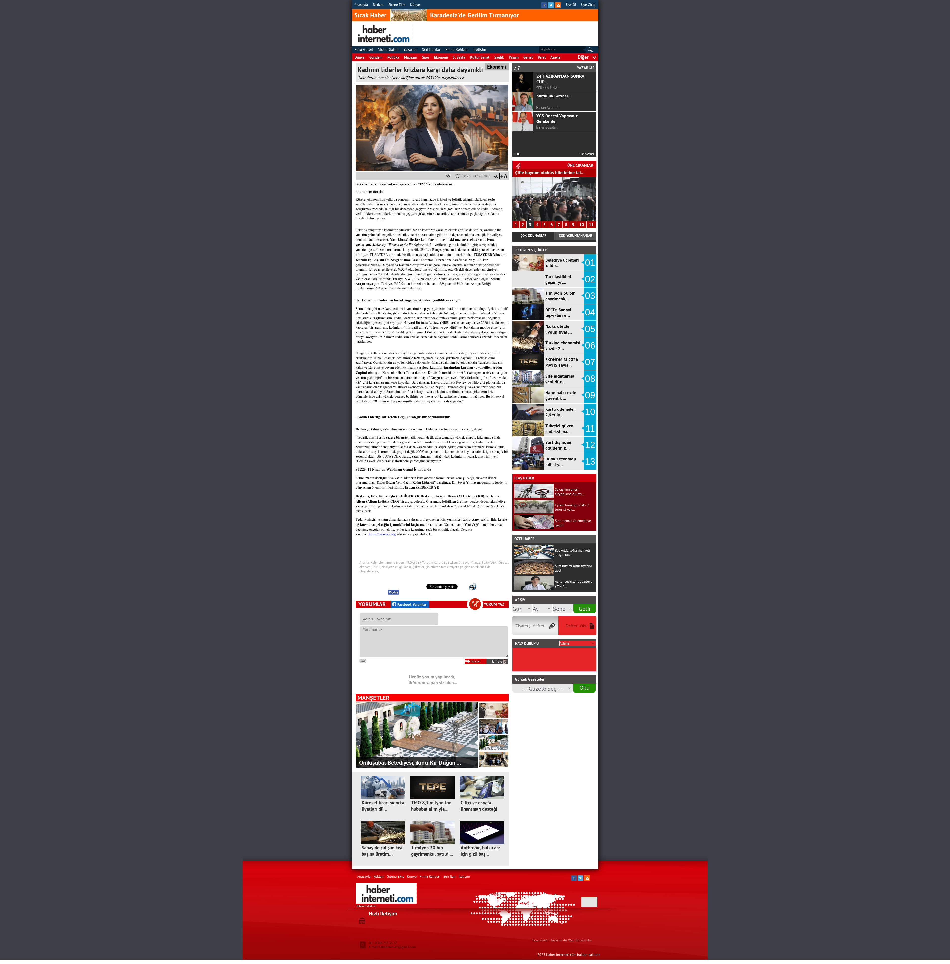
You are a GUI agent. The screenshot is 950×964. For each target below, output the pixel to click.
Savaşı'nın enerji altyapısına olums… (569, 491)
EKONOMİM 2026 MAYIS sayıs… (561, 362)
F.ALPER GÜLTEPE (550, 87)
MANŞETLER (373, 697)
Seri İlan (449, 876)
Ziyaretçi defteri (530, 625)
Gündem (375, 57)
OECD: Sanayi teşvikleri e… (558, 312)
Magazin (410, 57)
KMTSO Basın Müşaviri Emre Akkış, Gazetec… (415, 762)
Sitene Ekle (396, 4)
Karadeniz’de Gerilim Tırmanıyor (474, 15)
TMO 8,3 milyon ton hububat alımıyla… (431, 806)
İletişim (480, 49)
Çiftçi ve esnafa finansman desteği (479, 806)
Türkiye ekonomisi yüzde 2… (562, 345)
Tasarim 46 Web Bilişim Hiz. (571, 940)
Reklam (378, 4)
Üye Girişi (588, 4)
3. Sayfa (459, 57)
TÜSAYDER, (489, 562)
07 (590, 362)
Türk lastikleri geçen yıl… (558, 279)
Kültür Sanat (479, 57)
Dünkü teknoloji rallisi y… (560, 461)
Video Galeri (388, 49)
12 (590, 445)
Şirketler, (419, 567)
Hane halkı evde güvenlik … (560, 395)
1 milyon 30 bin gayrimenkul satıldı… (432, 851)
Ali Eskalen (544, 127)
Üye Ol (571, 4)
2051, (377, 567)
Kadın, (407, 567)
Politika (393, 57)
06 (590, 345)
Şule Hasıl (544, 107)
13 (590, 461)
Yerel (542, 57)
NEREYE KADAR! (551, 135)
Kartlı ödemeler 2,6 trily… (560, 412)
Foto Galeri (364, 49)
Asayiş (555, 57)
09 (590, 395)
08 (590, 378)
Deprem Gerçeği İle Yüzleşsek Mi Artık (554, 118)
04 (590, 312)
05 (590, 329)
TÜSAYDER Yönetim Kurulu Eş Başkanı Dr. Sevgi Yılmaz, (443, 562)
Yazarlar (410, 49)
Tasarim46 (539, 940)
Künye (415, 4)
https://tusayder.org (382, 534)
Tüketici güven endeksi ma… (559, 428)
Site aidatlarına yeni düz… (559, 379)
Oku (584, 687)
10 (581, 224)
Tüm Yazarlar (586, 154)
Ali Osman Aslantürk (552, 147)
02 (590, 279)
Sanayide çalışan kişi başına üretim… (382, 851)
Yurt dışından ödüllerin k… (558, 445)
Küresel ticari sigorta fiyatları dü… (383, 806)
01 (590, 262)
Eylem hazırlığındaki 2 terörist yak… (572, 507)
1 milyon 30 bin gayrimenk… (560, 296)
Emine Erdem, (395, 562)
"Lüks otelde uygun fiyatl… (558, 329)
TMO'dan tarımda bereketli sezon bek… (552, 172)
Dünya (359, 57)
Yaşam (514, 57)
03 (590, 295)
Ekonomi (441, 57)
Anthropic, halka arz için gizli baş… (480, 851)
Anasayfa (361, 4)
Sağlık (499, 57)
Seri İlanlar (431, 49)
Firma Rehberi (457, 49)
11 (591, 224)
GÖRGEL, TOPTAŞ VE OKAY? (562, 76)
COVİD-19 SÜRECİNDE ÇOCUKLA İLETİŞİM (557, 98)
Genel (528, 57)
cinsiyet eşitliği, (392, 567)
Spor (425, 57)
